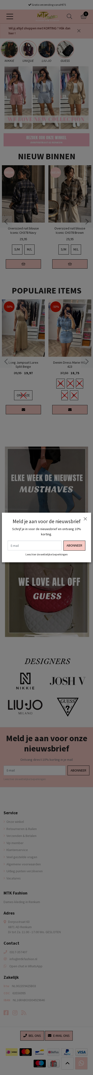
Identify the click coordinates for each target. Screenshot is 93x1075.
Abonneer (74, 545)
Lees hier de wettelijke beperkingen (47, 554)
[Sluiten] (85, 519)
